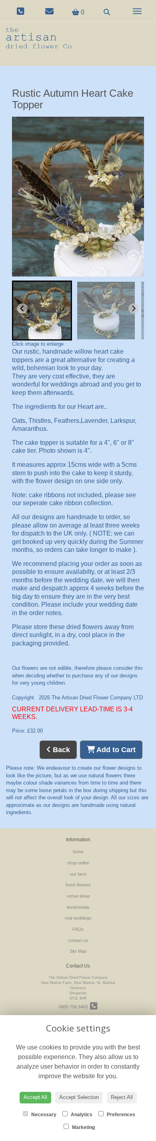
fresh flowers (78, 884)
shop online (78, 862)
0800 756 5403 (74, 1006)
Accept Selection (79, 1097)
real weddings (78, 918)
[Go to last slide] (22, 308)
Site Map (78, 951)
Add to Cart (115, 750)
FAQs (78, 929)
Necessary (43, 1114)
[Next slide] (133, 308)
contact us (78, 940)
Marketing (83, 1127)
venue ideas (78, 896)
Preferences (120, 1114)
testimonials (78, 907)
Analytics (81, 1114)
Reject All (122, 1097)
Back (60, 750)
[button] (42, 311)
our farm (78, 874)
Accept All (35, 1097)
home (78, 851)
